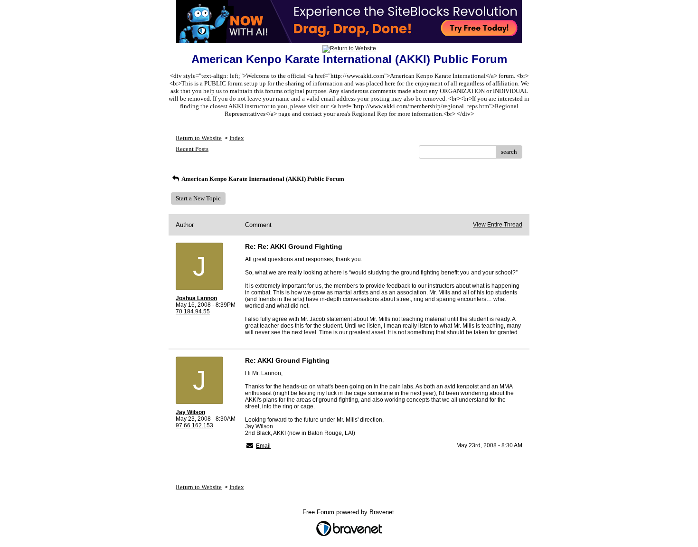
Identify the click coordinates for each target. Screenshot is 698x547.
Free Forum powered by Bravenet (349, 512)
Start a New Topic (198, 198)
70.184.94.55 (193, 311)
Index (236, 137)
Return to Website (199, 137)
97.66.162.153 (194, 425)
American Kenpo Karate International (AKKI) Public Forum (262, 178)
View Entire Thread (497, 224)
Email (263, 446)
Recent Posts (192, 148)
